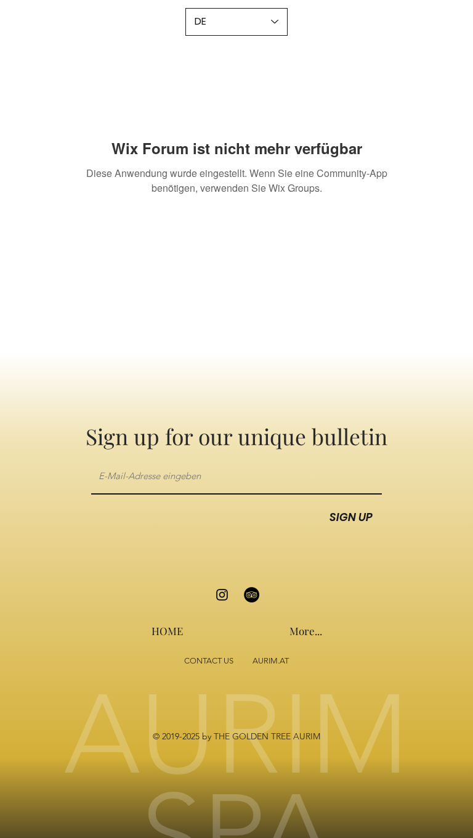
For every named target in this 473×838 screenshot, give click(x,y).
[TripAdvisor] (251, 594)
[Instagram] (222, 594)
